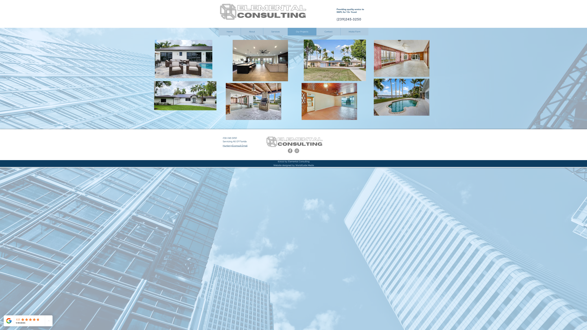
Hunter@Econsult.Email (235, 145)
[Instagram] (297, 150)
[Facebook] (290, 150)
